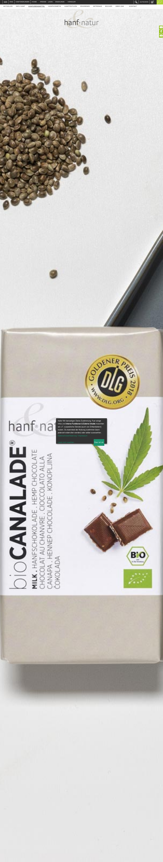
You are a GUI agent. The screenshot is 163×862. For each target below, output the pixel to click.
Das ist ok (99, 442)
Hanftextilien (70, 6)
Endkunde (60, 2)
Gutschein (144, 2)
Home (34, 2)
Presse (43, 2)
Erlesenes (85, 6)
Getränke (97, 6)
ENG (11, 2)
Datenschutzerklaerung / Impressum (72, 436)
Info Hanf (20, 6)
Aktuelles (8, 6)
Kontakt (133, 6)
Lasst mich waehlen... (67, 442)
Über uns (120, 6)
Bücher (108, 6)
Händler (72, 2)
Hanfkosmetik (54, 6)
